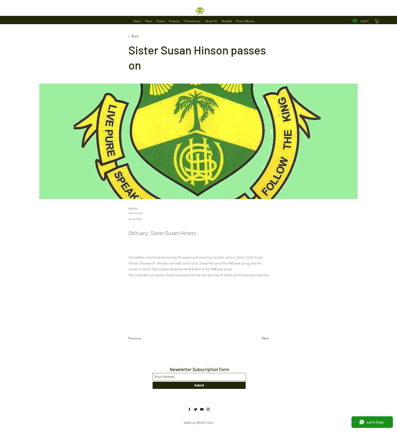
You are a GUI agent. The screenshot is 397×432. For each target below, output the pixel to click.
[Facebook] (189, 409)
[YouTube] (202, 409)
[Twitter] (196, 409)
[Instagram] (208, 409)
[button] (148, 21)
